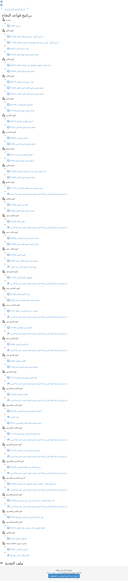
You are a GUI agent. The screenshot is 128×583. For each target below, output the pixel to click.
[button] (1, 2)
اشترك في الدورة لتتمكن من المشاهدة (64, 576)
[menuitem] (1, 5)
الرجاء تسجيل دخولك (54, 572)
